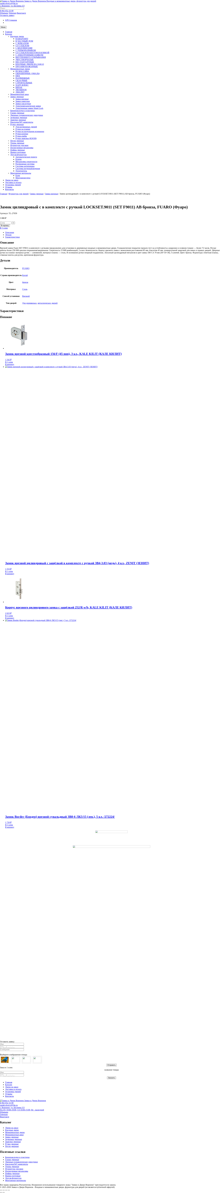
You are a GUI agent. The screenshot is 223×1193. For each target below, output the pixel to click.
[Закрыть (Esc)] (9, 1190)
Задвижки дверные (18, 117)
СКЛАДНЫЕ (21, 80)
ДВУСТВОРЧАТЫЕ (24, 59)
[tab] (114, 232)
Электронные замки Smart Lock (29, 108)
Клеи (17, 175)
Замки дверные (17, 97)
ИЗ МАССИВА (22, 71)
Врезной (26, 296)
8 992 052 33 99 (6, 11)
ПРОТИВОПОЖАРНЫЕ (26, 66)
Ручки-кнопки (21, 134)
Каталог (8, 34)
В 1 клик (4, 228)
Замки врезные (22, 99)
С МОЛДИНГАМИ (23, 48)
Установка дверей (13, 185)
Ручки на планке (22, 129)
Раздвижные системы (24, 164)
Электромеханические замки (28, 106)
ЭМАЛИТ (20, 92)
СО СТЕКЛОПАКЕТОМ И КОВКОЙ (32, 53)
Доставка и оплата (13, 182)
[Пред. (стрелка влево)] (1, 1192)
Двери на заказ (11, 180)
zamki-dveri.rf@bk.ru (9, 3)
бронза (25, 282)
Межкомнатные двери (20, 69)
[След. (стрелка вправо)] (4, 1192)
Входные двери (17, 36)
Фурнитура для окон (19, 145)
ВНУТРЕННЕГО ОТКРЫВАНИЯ (30, 57)
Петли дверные (17, 141)
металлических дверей (48, 303)
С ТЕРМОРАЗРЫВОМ (25, 50)
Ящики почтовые (18, 152)
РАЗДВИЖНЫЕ (22, 78)
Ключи (18, 159)
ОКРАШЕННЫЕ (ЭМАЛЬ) (27, 73)
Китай (25, 275)
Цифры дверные (17, 150)
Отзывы (8, 187)
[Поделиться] (6, 1190)
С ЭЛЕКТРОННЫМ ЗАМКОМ (29, 55)
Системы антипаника (24, 166)
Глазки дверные (17, 113)
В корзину (5, 226)
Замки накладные (23, 104)
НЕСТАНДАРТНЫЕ (24, 62)
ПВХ (17, 76)
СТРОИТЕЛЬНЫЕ (23, 83)
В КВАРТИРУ (21, 39)
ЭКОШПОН (21, 90)
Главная (8, 32)
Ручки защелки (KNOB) (26, 138)
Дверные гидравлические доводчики (26, 115)
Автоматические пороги (26, 157)
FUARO (25, 268)
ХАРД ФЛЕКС (22, 85)
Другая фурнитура (18, 155)
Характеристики (12, 237)
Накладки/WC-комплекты (21, 122)
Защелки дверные (18, 120)
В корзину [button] (9, 364)
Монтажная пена (22, 178)
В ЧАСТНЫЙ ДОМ (24, 41)
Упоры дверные (17, 143)
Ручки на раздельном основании (29, 131)
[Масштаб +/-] (1, 1190)
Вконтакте (21, 13)
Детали (8, 235)
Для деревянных (29, 303)
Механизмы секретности (26, 161)
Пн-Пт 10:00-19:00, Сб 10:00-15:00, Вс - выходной (22, 1110)
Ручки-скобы (21, 136)
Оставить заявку (7, 15)
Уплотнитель (21, 171)
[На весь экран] (4, 1190)
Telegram (12, 13)
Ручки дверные (17, 124)
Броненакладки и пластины (22, 110)
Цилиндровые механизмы (21, 148)
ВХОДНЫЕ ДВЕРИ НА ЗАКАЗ (29, 64)
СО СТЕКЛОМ (22, 46)
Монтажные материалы (20, 173)
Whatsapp (4, 13)
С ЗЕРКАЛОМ (22, 43)
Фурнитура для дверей (19, 194)
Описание (9, 232)
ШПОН (18, 87)
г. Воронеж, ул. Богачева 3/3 (12, 6)
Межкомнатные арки (19, 94)
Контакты (9, 189)
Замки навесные (22, 101)
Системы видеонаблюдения (27, 168)
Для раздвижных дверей (26, 127)
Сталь (24, 289)
